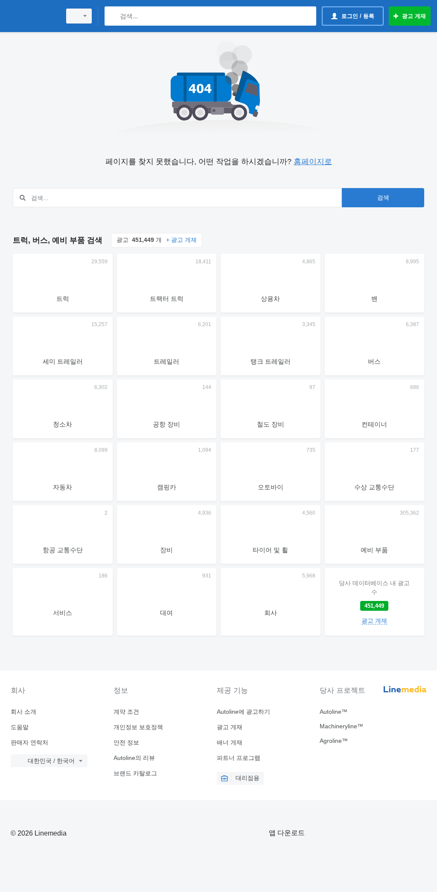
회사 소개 (23, 711)
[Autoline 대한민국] (32, 16)
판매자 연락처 (29, 742)
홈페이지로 (313, 161)
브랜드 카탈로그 (135, 773)
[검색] (113, 16)
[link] (375, 602)
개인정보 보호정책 (138, 727)
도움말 (20, 727)
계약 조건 (126, 711)
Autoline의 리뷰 (134, 757)
